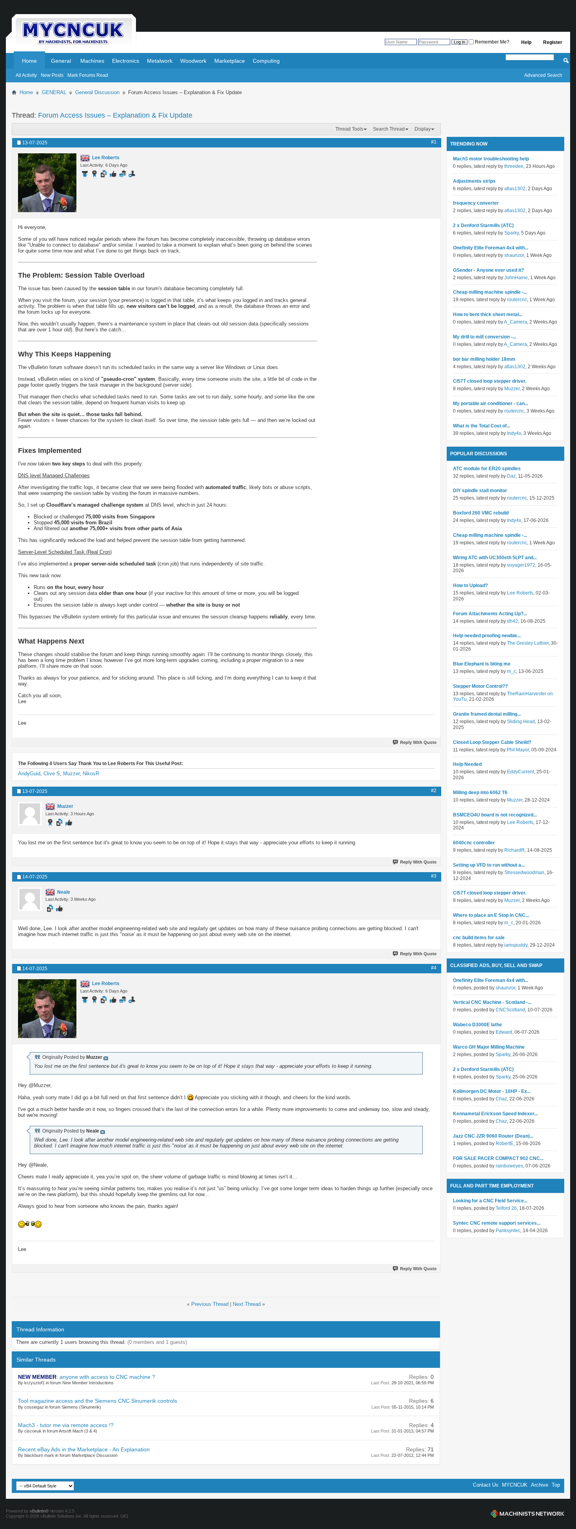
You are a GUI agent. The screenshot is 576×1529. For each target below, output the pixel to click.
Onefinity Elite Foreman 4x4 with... (490, 248)
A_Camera (515, 322)
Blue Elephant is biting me (482, 664)
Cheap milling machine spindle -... (490, 292)
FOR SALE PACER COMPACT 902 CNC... (498, 1158)
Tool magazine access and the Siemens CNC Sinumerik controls (97, 1401)
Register (552, 42)
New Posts (52, 75)
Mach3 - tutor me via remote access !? (66, 1425)
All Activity (26, 75)
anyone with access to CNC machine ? (107, 1377)
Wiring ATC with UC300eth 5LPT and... (495, 557)
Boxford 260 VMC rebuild (481, 513)
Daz (511, 476)
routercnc (517, 299)
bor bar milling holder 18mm (484, 359)
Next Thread (247, 1304)
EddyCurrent (520, 771)
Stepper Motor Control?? (480, 686)
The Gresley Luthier (528, 643)
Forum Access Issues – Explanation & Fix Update (115, 115)
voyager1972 (521, 565)
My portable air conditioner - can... (490, 403)
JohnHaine (516, 277)
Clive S (51, 773)
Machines (92, 61)
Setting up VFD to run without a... (489, 865)
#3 (434, 876)
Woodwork (193, 61)
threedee (513, 166)
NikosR (91, 773)
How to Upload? (470, 585)
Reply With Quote (418, 742)
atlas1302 (514, 188)
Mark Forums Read (87, 75)
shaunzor (514, 255)
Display (423, 129)
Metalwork (159, 61)
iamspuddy (515, 945)
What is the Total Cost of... (481, 426)
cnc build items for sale (479, 937)
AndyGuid (29, 773)
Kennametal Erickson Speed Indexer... (495, 1113)
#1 (434, 142)
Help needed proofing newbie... (487, 635)
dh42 (512, 621)
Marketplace (229, 61)
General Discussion (97, 92)
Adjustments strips (474, 181)
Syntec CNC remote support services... (496, 1223)
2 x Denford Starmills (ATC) (483, 225)
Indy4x (514, 433)
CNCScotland (510, 1010)
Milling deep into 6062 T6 (480, 792)
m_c (511, 671)
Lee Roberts (520, 593)
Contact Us (485, 1485)
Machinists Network (527, 1514)
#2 (434, 790)
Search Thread (389, 129)
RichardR (514, 850)
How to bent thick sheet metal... (487, 314)
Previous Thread (209, 1304)
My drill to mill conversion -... (484, 337)
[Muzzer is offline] (30, 813)
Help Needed (467, 764)
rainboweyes (509, 1166)
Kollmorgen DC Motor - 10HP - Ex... (492, 1091)
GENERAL (54, 92)
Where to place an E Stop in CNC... (491, 915)
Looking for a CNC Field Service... (490, 1201)
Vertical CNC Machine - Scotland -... (492, 1002)
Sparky (511, 233)
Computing (266, 61)
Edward (504, 1032)
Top (556, 1485)
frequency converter (476, 203)
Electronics (125, 61)
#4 (434, 968)
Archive (539, 1485)
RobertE (504, 1143)
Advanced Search (543, 75)
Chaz (501, 1099)
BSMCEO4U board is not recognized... (495, 815)
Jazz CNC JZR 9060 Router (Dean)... (493, 1136)
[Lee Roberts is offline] (47, 182)
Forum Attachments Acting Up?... (490, 613)
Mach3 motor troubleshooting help (491, 159)
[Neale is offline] (30, 899)
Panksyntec (508, 1230)
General (61, 61)
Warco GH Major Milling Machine (489, 1047)
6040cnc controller (474, 842)
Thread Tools (349, 129)
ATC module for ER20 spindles (487, 468)
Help (526, 42)
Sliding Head (521, 721)
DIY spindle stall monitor (480, 490)
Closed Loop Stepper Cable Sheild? (492, 742)
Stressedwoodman (524, 872)
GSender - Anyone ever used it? (488, 270)
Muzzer (71, 773)
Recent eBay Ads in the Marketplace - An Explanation (84, 1449)
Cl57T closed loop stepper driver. (489, 381)
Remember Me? (491, 42)
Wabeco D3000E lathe (477, 1024)
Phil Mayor (518, 750)
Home (29, 61)
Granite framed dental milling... (487, 714)
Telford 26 (506, 1208)
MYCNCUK (514, 1485)
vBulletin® (39, 1511)
